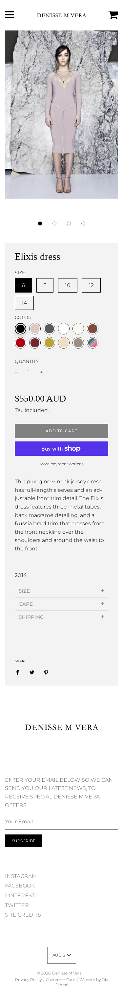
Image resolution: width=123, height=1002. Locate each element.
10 (68, 285)
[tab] (61, 590)
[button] (40, 223)
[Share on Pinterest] (46, 672)
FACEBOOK (20, 886)
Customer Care (60, 979)
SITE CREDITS (23, 915)
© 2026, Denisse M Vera (59, 973)
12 (91, 285)
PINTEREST (20, 895)
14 (24, 303)
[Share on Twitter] (31, 672)
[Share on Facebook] (19, 672)
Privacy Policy (28, 979)
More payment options (62, 463)
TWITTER (17, 905)
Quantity (27, 361)
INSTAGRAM (21, 876)
